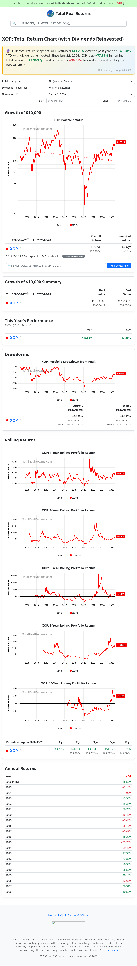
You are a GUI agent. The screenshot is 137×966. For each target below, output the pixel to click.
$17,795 (121, 142)
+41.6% (120, 536)
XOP (14, 248)
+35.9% (120, 593)
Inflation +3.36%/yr (77, 915)
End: (105, 100)
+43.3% (120, 473)
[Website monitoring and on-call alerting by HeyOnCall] (68, 925)
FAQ (60, 915)
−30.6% (120, 373)
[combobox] (68, 23)
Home (52, 915)
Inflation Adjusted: (12, 81)
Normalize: (10, 94)
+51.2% (120, 695)
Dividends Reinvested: (14, 87)
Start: (42, 100)
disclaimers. (111, 950)
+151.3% (121, 644)
